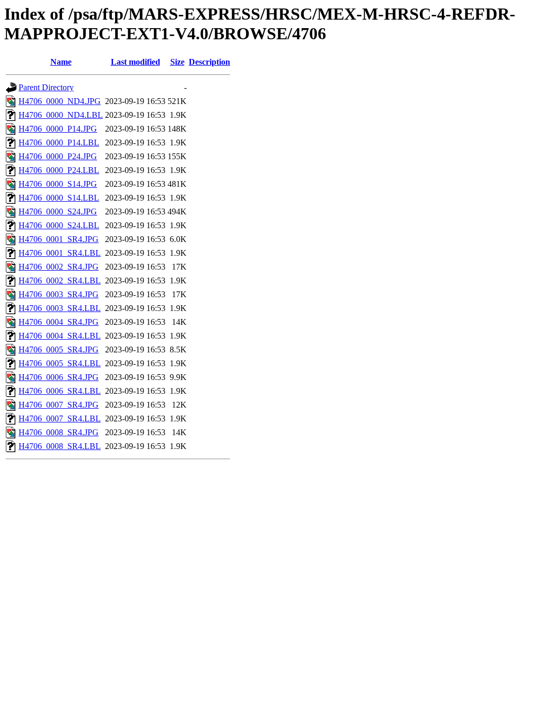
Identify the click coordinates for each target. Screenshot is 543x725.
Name (61, 61)
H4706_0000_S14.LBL (59, 197)
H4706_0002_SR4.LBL (60, 280)
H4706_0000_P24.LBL (59, 170)
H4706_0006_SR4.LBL (60, 390)
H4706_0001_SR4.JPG (59, 239)
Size (177, 61)
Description (209, 61)
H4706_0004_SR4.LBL (60, 335)
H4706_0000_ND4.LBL (61, 114)
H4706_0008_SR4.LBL (60, 446)
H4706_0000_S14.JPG (58, 183)
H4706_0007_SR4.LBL (60, 418)
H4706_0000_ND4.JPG (60, 101)
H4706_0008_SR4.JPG (59, 432)
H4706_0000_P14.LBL (59, 142)
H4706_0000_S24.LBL (59, 225)
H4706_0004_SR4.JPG (59, 321)
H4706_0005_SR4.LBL (60, 363)
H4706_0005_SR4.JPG (59, 349)
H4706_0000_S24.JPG (58, 211)
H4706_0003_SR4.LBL (60, 308)
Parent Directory (46, 87)
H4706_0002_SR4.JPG (59, 266)
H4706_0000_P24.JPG (58, 156)
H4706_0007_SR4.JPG (59, 404)
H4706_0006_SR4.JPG (59, 377)
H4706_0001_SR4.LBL (60, 252)
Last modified (135, 61)
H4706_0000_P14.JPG (58, 128)
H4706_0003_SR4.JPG (59, 294)
